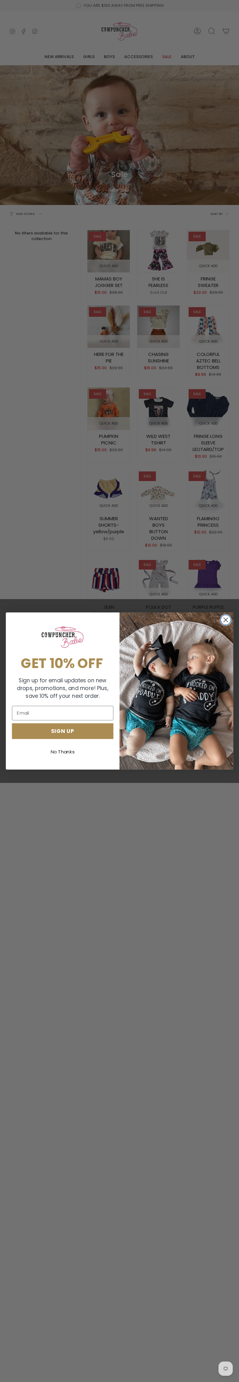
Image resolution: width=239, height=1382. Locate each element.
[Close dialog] (226, 620)
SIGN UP (62, 730)
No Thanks (63, 751)
